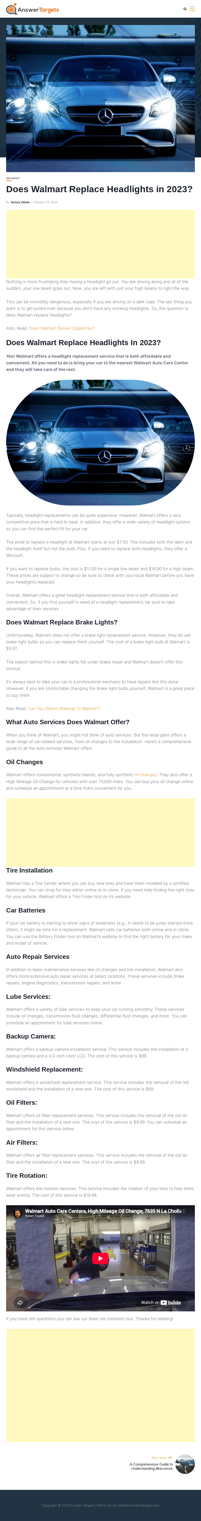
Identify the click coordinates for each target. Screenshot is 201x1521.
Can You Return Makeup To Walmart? (64, 708)
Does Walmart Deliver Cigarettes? (61, 328)
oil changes (146, 774)
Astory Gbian (20, 202)
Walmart (13, 178)
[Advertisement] (100, 244)
